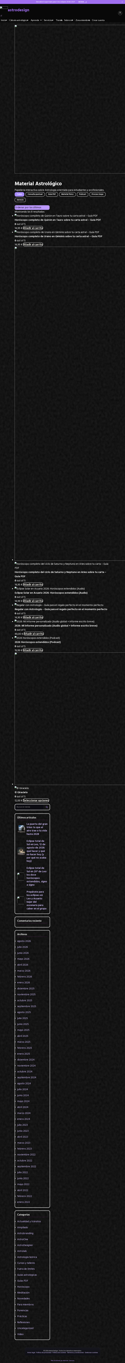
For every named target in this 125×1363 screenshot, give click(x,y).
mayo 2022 (23, 1184)
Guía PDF (52, 194)
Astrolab (22, 1251)
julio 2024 (22, 1089)
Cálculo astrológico (18, 20)
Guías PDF (22, 1281)
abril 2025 (22, 1036)
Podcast (82, 194)
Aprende (35, 20)
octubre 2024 (24, 1072)
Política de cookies (59, 1352)
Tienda (59, 20)
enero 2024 (23, 1119)
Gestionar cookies (91, 1352)
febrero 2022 (24, 1196)
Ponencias (22, 1311)
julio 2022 (22, 1172)
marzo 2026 (23, 971)
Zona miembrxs (83, 20)
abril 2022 (22, 1190)
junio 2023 (23, 1131)
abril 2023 (22, 1137)
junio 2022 (23, 1178)
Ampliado (22, 1228)
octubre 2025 (24, 1001)
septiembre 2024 (26, 1078)
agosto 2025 (24, 1012)
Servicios (48, 20)
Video (20, 1334)
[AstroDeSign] (1, 16)
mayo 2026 (23, 959)
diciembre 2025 (25, 989)
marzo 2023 (23, 1143)
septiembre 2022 (26, 1167)
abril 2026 (22, 965)
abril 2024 (22, 1107)
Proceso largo (97, 194)
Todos (19, 194)
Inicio (3, 20)
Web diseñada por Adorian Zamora (62, 1360)
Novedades (23, 1299)
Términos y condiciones (75, 1352)
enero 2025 (23, 1054)
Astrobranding (25, 1233)
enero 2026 (23, 983)
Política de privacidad (43, 1352)
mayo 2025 (23, 1030)
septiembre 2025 (26, 1006)
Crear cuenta (98, 20)
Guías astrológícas (27, 1275)
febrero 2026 (24, 977)
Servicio (20, 200)
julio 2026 (22, 947)
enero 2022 (23, 1202)
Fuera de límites (26, 1269)
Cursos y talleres (26, 1263)
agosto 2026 (24, 941)
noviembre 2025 (26, 995)
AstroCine (22, 1239)
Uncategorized (25, 1328)
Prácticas (22, 1316)
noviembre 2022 (26, 1155)
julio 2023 (22, 1125)
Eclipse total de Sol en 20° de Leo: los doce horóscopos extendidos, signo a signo (37, 876)
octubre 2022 (24, 1161)
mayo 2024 (23, 1101)
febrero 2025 (24, 1048)
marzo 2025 (23, 1042)
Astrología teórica (27, 1257)
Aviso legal (31, 1352)
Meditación (23, 1293)
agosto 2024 (24, 1084)
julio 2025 (22, 1018)
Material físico (67, 194)
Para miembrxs (25, 1305)
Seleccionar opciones (36, 800)
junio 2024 (23, 1095)
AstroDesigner (25, 1245)
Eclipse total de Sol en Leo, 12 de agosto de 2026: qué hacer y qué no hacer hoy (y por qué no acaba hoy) (36, 851)
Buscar (47, 807)
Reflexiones (23, 1322)
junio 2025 (23, 1024)
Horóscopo (23, 1287)
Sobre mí (68, 20)
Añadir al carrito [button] (33, 228)
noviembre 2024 (26, 1066)
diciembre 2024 (26, 1060)
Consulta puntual (35, 194)
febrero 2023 (24, 1149)
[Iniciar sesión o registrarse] (120, 13)
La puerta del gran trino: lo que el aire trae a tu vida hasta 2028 (37, 829)
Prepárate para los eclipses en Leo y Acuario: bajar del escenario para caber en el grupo (37, 900)
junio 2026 (23, 953)
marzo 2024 (24, 1113)
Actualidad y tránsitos (29, 1222)
